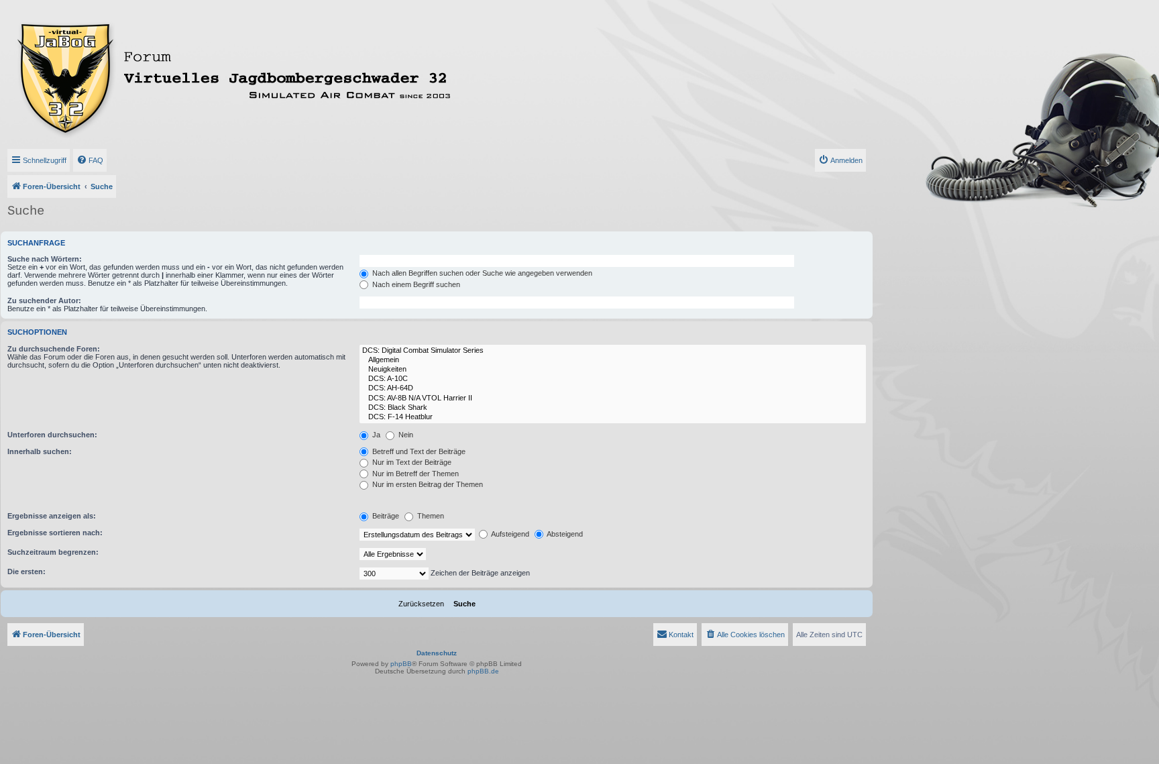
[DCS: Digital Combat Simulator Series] (613, 351)
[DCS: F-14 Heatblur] (613, 417)
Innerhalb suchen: (39, 451)
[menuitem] (89, 160)
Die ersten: (26, 571)
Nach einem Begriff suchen (415, 284)
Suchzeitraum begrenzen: (53, 552)
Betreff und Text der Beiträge (417, 451)
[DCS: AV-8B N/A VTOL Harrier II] (613, 398)
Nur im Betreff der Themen (414, 474)
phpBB (401, 663)
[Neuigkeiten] (613, 369)
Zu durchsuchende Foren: (53, 349)
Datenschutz (437, 653)
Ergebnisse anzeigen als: (51, 516)
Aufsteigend (509, 534)
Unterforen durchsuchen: (52, 435)
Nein (404, 435)
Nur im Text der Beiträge (410, 462)
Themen (429, 516)
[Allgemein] (613, 360)
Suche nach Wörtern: (44, 259)
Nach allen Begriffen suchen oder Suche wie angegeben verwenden (481, 273)
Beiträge (384, 516)
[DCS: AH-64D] (613, 388)
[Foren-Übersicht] (293, 76)
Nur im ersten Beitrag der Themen (426, 484)
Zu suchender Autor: (44, 300)
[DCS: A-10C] (613, 379)
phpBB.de (483, 671)
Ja (375, 435)
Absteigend (564, 534)
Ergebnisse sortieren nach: (55, 533)
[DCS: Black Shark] (613, 408)
